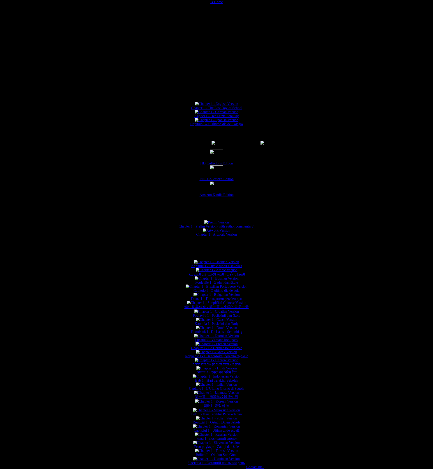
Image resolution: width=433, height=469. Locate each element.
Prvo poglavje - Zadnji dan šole (216, 447)
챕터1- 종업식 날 (216, 406)
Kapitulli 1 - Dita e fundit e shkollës (216, 266)
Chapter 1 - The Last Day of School (216, 108)
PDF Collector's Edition (217, 179)
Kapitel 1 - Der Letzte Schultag (216, 116)
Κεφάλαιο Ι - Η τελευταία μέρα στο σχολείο (216, 356)
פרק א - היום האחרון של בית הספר (217, 364)
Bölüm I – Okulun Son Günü (216, 455)
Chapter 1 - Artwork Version (216, 234)
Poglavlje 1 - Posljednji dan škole (216, 315)
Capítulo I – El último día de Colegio (216, 124)
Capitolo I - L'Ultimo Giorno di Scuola (216, 388)
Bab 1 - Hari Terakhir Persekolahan (216, 414)
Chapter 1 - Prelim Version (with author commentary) (216, 226)
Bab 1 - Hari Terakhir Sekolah (216, 380)
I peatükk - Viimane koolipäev (216, 340)
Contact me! (255, 467)
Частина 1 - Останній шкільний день (216, 463)
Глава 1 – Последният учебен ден (216, 299)
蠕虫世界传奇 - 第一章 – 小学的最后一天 (216, 307)
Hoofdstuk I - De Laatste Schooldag (216, 332)
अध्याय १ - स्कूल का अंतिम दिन (217, 372)
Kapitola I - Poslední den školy (217, 324)
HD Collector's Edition (216, 163)
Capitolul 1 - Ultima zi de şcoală (217, 430)
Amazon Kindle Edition (217, 195)
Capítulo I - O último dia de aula (216, 290)
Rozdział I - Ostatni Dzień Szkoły (217, 422)
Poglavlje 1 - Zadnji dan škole (216, 282)
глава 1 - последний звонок (216, 438)
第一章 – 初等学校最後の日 (216, 397)
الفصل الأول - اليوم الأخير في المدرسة (216, 274)
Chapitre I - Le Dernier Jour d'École (216, 348)
